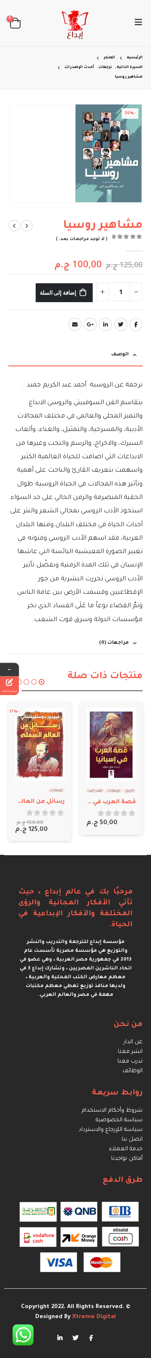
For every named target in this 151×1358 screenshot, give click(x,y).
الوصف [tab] (120, 355)
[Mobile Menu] (136, 23)
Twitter (121, 324)
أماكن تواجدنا (127, 1159)
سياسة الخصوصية (119, 1120)
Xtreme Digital (93, 1317)
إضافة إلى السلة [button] (100, 721)
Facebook (136, 324)
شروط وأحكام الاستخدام (112, 1110)
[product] (111, 744)
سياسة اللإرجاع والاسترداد (110, 1130)
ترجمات (114, 791)
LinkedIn (105, 324)
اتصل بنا (132, 1139)
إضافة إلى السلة (58, 292)
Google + (90, 324)
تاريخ (130, 791)
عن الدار (133, 1042)
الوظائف (132, 1071)
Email (75, 324)
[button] (41, 682)
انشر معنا (130, 1052)
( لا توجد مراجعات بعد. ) (81, 239)
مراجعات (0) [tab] (114, 643)
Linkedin (60, 1337)
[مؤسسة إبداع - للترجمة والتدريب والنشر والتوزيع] (75, 23)
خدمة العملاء (126, 1149)
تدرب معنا (130, 1061)
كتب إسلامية (91, 791)
